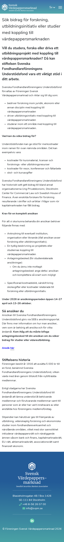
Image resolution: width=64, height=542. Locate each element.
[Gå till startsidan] (19, 7)
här (12, 348)
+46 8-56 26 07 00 (34, 504)
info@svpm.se (34, 508)
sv (51, 7)
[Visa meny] (60, 7)
